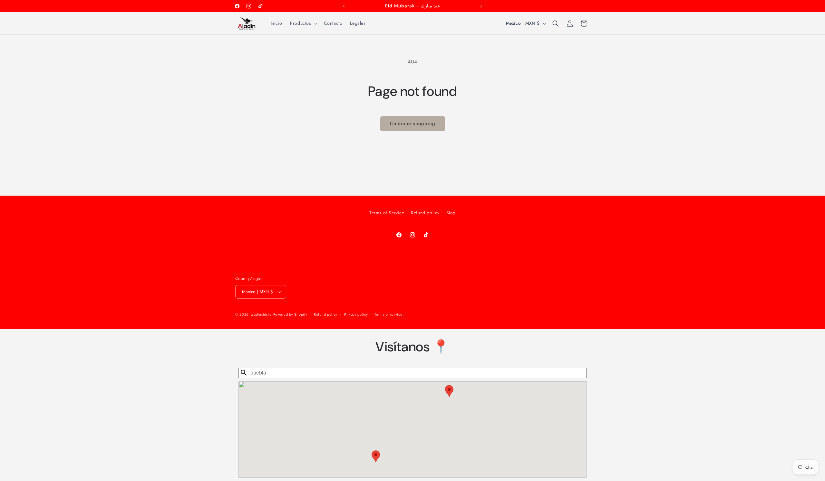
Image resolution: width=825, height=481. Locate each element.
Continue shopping (412, 123)
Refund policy (425, 212)
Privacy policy (356, 314)
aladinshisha (261, 314)
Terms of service (388, 314)
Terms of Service (386, 212)
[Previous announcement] (344, 6)
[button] (303, 23)
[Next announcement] (481, 6)
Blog (451, 212)
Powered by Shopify (290, 314)
